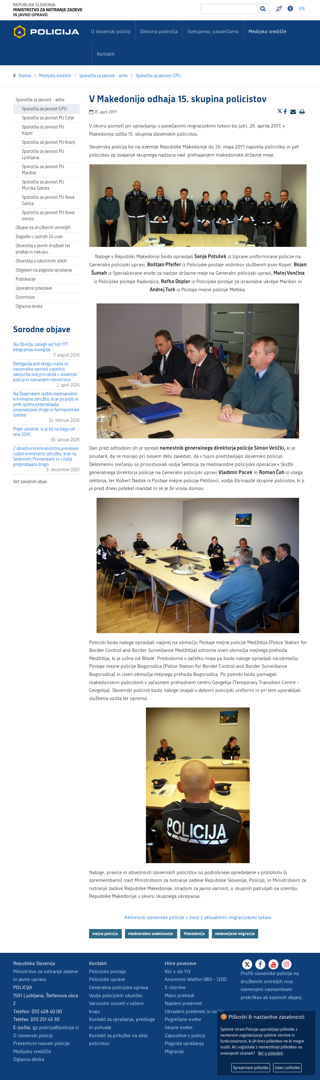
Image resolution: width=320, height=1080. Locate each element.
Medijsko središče (32, 1051)
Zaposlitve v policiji (185, 1035)
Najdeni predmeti (183, 1003)
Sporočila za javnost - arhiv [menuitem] (40, 99)
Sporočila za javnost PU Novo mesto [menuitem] (48, 216)
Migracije (174, 1051)
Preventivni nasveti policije (41, 1043)
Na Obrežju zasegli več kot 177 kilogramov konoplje (40, 347)
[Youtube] (273, 964)
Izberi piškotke (287, 1067)
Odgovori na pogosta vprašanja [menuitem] (44, 270)
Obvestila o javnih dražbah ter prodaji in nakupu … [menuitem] (43, 249)
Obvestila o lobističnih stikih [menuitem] (41, 261)
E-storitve (175, 987)
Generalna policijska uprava (118, 987)
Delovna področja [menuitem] (159, 31)
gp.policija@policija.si (55, 1027)
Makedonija (195, 933)
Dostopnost (291, 9)
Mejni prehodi (179, 995)
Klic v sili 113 (177, 971)
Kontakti (106, 54)
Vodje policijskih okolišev (115, 995)
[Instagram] (287, 964)
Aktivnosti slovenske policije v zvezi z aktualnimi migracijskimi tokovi (197, 917)
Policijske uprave (107, 979)
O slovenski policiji (33, 1035)
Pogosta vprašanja (184, 1043)
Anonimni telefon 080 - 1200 (196, 979)
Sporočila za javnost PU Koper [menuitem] (43, 130)
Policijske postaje (107, 971)
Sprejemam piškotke (250, 1067)
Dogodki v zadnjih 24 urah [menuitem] (39, 236)
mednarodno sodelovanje (151, 933)
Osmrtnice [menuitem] (25, 297)
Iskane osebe (178, 1027)
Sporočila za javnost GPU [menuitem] (44, 109)
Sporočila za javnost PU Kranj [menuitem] (48, 142)
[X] (247, 964)
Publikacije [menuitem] (26, 279)
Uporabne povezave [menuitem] (34, 288)
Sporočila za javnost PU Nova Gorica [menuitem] (48, 200)
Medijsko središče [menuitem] (267, 31)
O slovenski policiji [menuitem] (111, 31)
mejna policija (105, 933)
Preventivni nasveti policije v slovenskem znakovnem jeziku (280, 9)
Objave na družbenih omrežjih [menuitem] (43, 227)
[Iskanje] (263, 9)
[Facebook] (260, 964)
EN (302, 9)
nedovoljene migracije (235, 933)
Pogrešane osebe (183, 1019)
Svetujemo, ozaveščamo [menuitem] (213, 31)
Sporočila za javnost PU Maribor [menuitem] (43, 170)
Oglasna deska (29, 306)
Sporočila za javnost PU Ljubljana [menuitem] (43, 154)
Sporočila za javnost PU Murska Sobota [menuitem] (43, 185)
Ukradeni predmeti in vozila (194, 1011)
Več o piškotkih (270, 1053)
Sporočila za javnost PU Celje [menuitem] (48, 118)
